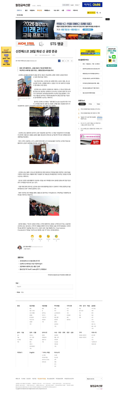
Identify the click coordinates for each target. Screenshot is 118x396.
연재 (80, 317)
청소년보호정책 (50, 378)
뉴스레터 (44, 355)
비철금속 (32, 10)
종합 (18, 306)
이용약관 (34, 378)
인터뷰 (31, 339)
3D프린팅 (56, 324)
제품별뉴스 (47, 10)
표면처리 (56, 319)
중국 (92, 313)
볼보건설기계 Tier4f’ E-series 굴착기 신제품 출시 (33, 269)
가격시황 (69, 306)
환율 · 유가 (56, 337)
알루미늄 (44, 313)
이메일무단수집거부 (69, 378)
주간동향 (68, 315)
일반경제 (56, 335)
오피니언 (44, 332)
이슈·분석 (56, 10)
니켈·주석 (44, 317)
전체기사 (19, 10)
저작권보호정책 (59, 378)
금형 (55, 315)
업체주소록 (94, 342)
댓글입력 (19, 286)
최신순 (18, 292)
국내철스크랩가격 (82, 335)
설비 (18, 335)
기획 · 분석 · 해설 (84, 306)
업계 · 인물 (33, 332)
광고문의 (29, 378)
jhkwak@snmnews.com (37, 246)
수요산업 (56, 342)
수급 (67, 308)
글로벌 (93, 306)
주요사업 (56, 357)
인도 (92, 317)
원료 (67, 317)
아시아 (93, 321)
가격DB (68, 10)
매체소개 (18, 378)
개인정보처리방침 (41, 378)
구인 (92, 339)
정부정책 (56, 339)
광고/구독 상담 (92, 12)
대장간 (43, 335)
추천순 (22, 292)
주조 (55, 310)
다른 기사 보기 (27, 249)
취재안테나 (44, 337)
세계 (92, 310)
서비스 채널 (46, 352)
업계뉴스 (31, 335)
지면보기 (19, 352)
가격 (67, 310)
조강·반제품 (32, 313)
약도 (55, 366)
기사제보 (23, 378)
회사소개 (56, 352)
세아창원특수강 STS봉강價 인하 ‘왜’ (30, 261)
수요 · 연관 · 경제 (59, 332)
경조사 (31, 344)
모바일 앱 (44, 361)
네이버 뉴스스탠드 (45, 359)
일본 (92, 315)
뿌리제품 (56, 306)
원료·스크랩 (32, 310)
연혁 (55, 359)
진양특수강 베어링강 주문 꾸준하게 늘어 (31, 264)
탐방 (30, 342)
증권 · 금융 (70, 332)
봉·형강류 (32, 317)
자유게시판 (94, 344)
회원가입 (39, 5)
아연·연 (43, 315)
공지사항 (93, 335)
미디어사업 (20, 15)
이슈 (80, 313)
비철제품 (44, 306)
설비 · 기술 (20, 332)
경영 (55, 361)
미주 (92, 319)
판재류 (31, 315)
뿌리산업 (39, 10)
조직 (55, 364)
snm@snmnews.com (43, 388)
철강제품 (32, 306)
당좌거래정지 (32, 346)
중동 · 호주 (94, 326)
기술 (18, 337)
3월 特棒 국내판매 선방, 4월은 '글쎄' (30, 266)
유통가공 (68, 319)
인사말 (55, 355)
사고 (92, 337)
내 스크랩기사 (66, 5)
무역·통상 (94, 308)
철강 (26, 10)
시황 (63, 10)
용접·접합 (56, 317)
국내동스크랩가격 (82, 337)
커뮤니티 (75, 10)
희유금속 (44, 319)
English (72, 5)
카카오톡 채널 (45, 357)
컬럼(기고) (44, 339)
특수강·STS (32, 319)
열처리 (55, 321)
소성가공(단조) (57, 313)
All (28, 388)
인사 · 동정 (32, 337)
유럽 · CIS (93, 324)
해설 (80, 315)
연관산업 (56, 344)
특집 (80, 308)
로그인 (34, 5)
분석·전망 (81, 310)
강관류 (31, 321)
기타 (30, 324)
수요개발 (19, 339)
